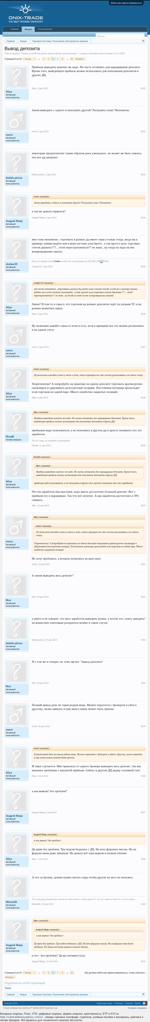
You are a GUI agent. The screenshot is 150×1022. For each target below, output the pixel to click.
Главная (15, 29)
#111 (143, 564)
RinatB (10, 436)
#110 (143, 505)
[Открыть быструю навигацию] (143, 41)
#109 (143, 445)
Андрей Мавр (14, 221)
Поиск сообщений (15, 34)
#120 (143, 961)
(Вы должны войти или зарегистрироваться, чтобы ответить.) (115, 973)
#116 (143, 776)
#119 (143, 904)
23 (72, 59)
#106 (143, 314)
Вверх (138, 1003)
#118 (143, 859)
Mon (8, 600)
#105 (143, 266)
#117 (143, 812)
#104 (143, 217)
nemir (9, 134)
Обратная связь (104, 1003)
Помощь (118, 1003)
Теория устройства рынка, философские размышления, (49, 53)
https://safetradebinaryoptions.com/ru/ (21, 1017)
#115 (143, 726)
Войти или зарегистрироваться (126, 3)
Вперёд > (80, 59)
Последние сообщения (39, 34)
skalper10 (11, 264)
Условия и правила (137, 1008)
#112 (143, 597)
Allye (9, 91)
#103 (143, 174)
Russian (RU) (11, 1003)
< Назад (27, 59)
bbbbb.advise (14, 177)
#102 (143, 131)
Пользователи (45, 29)
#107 (143, 347)
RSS (144, 1003)
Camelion (108, 53)
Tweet (7, 988)
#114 (143, 683)
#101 (143, 88)
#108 (143, 397)
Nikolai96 (11, 902)
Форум (28, 29)
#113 (143, 640)
